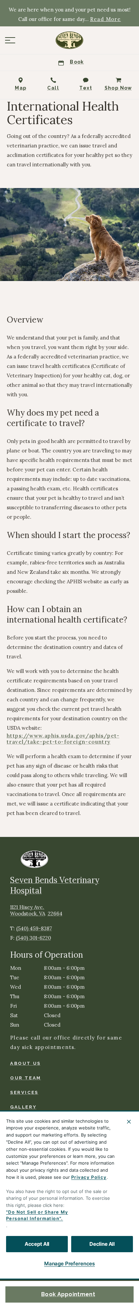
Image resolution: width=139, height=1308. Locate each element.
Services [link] (24, 1092)
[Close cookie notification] (128, 1121)
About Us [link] (25, 1063)
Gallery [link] (23, 1107)
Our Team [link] (25, 1077)
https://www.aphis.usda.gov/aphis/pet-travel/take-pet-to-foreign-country (63, 739)
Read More (105, 19)
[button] (10, 40)
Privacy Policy (89, 1177)
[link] (69, 40)
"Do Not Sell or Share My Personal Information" (37, 1215)
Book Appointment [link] (68, 1294)
